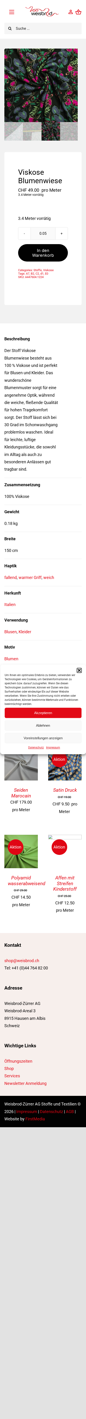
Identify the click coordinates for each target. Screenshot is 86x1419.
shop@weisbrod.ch (21, 960)
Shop (9, 1068)
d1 (42, 273)
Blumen (11, 658)
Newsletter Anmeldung (25, 1083)
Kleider (25, 631)
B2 (32, 273)
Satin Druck (65, 790)
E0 (46, 273)
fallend (10, 577)
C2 (37, 273)
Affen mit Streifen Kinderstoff (65, 883)
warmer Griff (30, 577)
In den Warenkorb (43, 253)
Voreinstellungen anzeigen (43, 738)
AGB (70, 1111)
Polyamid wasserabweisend (26, 880)
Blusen (10, 631)
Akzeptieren (43, 713)
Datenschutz (36, 747)
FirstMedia (35, 1118)
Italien (10, 604)
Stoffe (37, 270)
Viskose (48, 270)
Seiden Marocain (21, 792)
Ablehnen (43, 725)
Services (12, 1075)
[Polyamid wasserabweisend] (21, 838)
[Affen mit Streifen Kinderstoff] (65, 838)
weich (48, 577)
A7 (27, 273)
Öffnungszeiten (18, 1061)
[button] (79, 670)
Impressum (53, 747)
